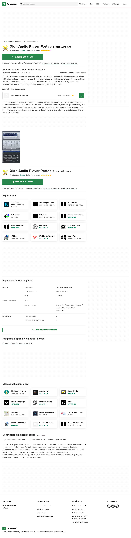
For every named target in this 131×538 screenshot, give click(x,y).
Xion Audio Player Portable (40, 46)
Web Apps (115, 4)
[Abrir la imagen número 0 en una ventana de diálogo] (11, 147)
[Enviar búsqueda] (21, 4)
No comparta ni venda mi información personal (80, 517)
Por (14, 51)
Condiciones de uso (78, 509)
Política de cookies (78, 513)
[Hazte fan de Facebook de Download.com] (109, 506)
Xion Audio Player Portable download (15, 343)
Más (124, 4)
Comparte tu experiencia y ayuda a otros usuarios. (59, 63)
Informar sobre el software (45, 330)
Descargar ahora (24, 57)
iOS (97, 4)
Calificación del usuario (33, 51)
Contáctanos (41, 513)
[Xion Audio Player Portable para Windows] (5, 48)
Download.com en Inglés (45, 516)
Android (105, 4)
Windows (82, 4)
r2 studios (42, 435)
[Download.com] (9, 4)
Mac (91, 4)
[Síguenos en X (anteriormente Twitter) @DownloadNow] (113, 506)
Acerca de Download (44, 506)
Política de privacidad (79, 506)
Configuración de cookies (80, 522)
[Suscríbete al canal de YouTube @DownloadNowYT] (117, 506)
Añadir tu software (43, 509)
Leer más (83, 72)
